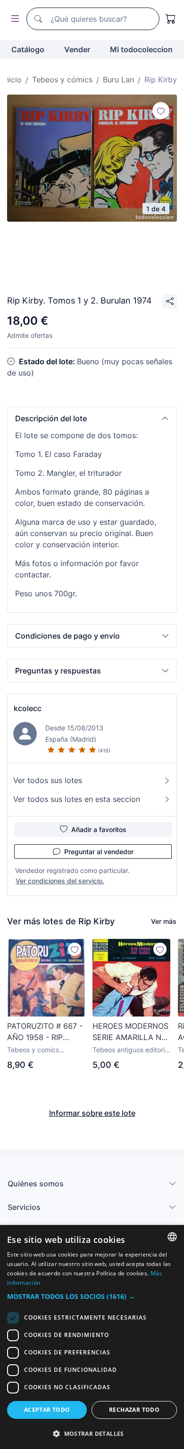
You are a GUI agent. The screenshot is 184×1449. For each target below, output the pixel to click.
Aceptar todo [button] (47, 1410)
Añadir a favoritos (98, 829)
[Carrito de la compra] (170, 19)
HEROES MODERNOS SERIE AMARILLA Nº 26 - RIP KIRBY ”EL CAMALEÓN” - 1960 (130, 1032)
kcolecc (28, 708)
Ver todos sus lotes (47, 780)
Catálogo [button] (27, 49)
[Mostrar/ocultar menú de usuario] (13, 19)
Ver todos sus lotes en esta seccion (76, 799)
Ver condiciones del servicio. (60, 881)
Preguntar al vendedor (99, 852)
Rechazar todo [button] (134, 1410)
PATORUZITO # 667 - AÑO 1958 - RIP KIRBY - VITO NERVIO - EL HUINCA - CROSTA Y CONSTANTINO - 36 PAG (45, 1032)
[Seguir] (160, 110)
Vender (77, 49)
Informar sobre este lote (92, 1113)
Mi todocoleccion (141, 49)
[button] (92, 418)
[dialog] (92, 1337)
